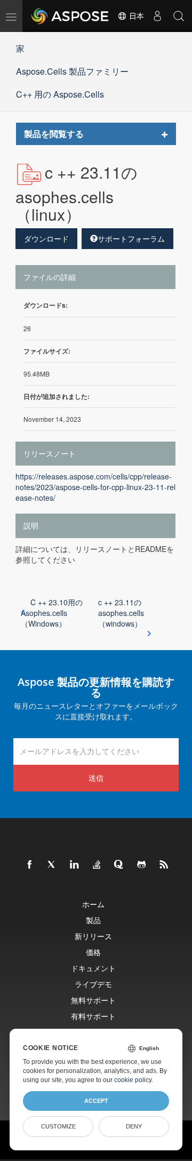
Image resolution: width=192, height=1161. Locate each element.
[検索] (178, 16)
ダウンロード (46, 238)
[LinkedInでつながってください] (75, 865)
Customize (58, 1126)
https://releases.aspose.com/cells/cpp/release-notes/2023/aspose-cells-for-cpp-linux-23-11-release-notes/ (95, 487)
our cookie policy (127, 1080)
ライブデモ (93, 984)
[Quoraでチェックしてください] (119, 865)
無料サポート (93, 1000)
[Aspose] (70, 16)
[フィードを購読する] (164, 865)
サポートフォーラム (131, 238)
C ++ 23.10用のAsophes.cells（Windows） (52, 613)
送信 (96, 778)
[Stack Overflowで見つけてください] (97, 865)
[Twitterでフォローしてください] (52, 865)
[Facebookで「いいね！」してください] (30, 865)
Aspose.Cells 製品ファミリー (72, 71)
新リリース (93, 936)
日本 (135, 16)
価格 (93, 952)
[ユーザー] (157, 16)
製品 (93, 920)
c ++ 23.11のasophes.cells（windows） (121, 613)
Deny (134, 1126)
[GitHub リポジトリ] (142, 865)
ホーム (93, 904)
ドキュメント (93, 968)
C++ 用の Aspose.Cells (60, 94)
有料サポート (93, 1016)
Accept (96, 1101)
